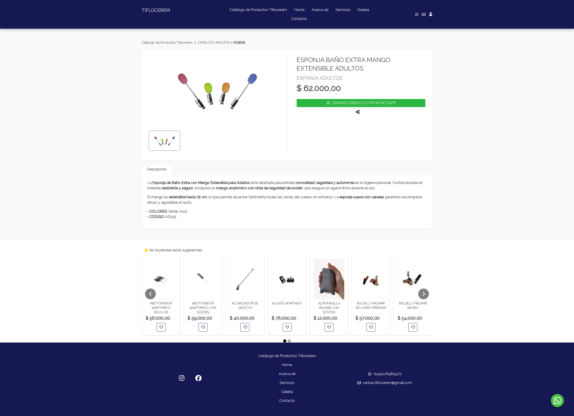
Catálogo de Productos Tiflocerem (258, 10)
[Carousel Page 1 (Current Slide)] (284, 341)
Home (299, 10)
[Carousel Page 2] (289, 341)
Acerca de (320, 10)
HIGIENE (239, 42)
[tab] (157, 170)
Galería (363, 10)
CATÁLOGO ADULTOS (214, 42)
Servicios (343, 10)
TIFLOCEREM (156, 10)
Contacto (299, 19)
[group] (216, 89)
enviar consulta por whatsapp (363, 103)
